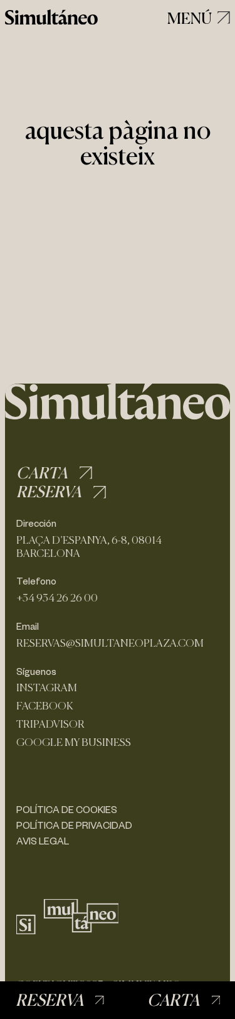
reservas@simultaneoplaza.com (110, 643)
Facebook (44, 706)
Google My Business (73, 742)
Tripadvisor (50, 724)
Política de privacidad (74, 825)
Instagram (46, 687)
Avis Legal (42, 840)
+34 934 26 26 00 (57, 598)
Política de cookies (66, 809)
